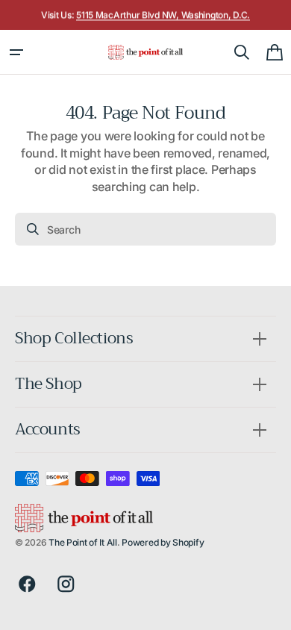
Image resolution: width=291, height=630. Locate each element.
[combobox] (145, 229)
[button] (16, 52)
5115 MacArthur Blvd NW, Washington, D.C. (163, 14)
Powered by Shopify (163, 542)
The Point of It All (82, 542)
